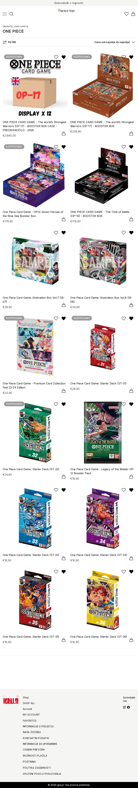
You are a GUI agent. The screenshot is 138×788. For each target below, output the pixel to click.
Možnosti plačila (35, 755)
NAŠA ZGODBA (32, 732)
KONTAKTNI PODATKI (36, 738)
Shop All (29, 703)
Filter (12, 42)
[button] (113, 42)
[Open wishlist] (127, 14)
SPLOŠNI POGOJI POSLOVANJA (42, 773)
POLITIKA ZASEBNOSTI (37, 767)
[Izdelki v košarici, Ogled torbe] (133, 14)
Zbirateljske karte (15, 26)
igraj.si (60, 784)
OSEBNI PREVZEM (34, 749)
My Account (31, 714)
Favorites (30, 720)
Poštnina (29, 761)
